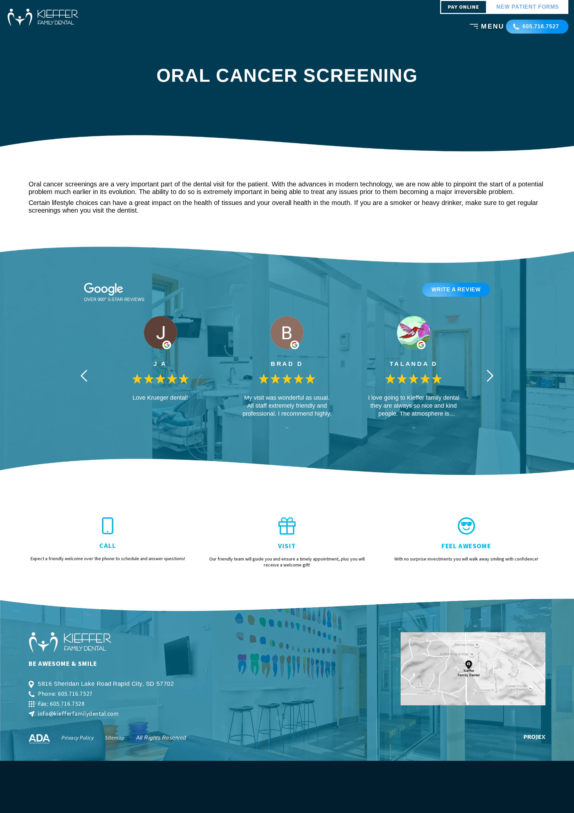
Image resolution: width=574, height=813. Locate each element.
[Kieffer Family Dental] (43, 17)
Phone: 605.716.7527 (65, 694)
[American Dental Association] (39, 739)
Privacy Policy (77, 738)
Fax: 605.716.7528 (61, 704)
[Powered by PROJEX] (534, 737)
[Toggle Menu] (472, 27)
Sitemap (115, 738)
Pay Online (463, 7)
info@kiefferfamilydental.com (78, 714)
